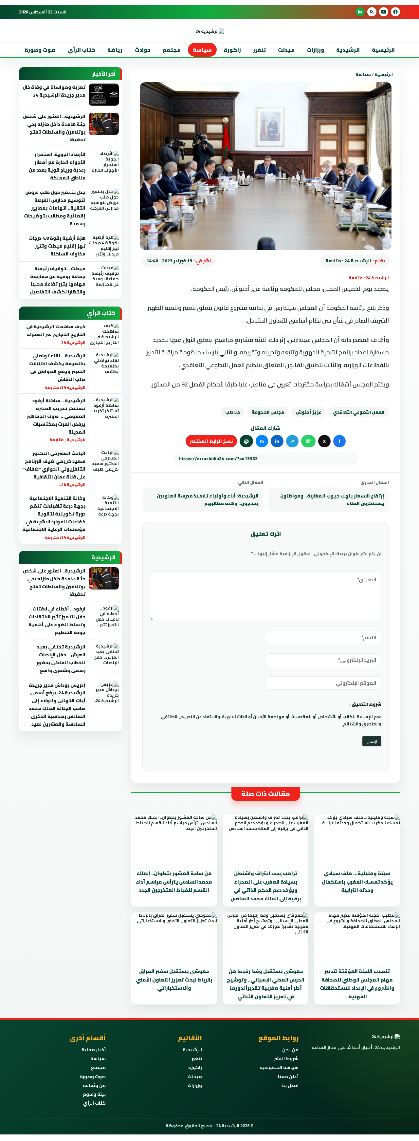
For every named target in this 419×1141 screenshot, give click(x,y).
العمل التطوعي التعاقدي (358, 412)
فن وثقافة (94, 1085)
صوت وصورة (40, 50)
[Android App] (360, 11)
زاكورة (195, 1067)
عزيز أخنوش (308, 412)
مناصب (232, 412)
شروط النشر (286, 1058)
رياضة (114, 50)
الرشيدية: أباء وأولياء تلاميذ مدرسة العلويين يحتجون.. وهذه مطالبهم (208, 500)
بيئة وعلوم (94, 1094)
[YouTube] (383, 11)
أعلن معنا (288, 1076)
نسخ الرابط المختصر (211, 441)
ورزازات (315, 50)
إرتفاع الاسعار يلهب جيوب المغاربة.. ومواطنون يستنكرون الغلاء (332, 500)
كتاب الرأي (81, 50)
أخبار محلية (94, 1049)
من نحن (290, 1049)
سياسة (202, 50)
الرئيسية (383, 50)
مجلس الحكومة (268, 412)
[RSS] (371, 11)
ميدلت (286, 50)
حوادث (143, 50)
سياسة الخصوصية (279, 1067)
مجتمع (172, 50)
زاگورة (232, 50)
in (277, 441)
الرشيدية (348, 50)
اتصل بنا (290, 1085)
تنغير (259, 50)
